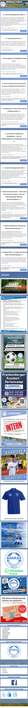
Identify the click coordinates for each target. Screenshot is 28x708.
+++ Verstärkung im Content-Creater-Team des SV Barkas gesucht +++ (14, 110)
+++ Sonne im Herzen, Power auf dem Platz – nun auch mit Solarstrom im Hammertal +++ (14, 85)
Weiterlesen (23, 30)
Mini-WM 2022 (5, 635)
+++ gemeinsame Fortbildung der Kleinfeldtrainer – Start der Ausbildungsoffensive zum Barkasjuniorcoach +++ (14, 137)
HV (3, 692)
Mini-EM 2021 (5, 638)
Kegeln (9, 692)
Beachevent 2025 (5, 629)
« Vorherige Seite (5, 274)
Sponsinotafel (5, 636)
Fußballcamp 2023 (6, 632)
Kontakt (4, 669)
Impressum (4, 670)
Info (9, 28)
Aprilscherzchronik (12, 71)
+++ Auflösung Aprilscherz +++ (14, 38)
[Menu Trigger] (24, 4)
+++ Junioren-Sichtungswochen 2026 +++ (14, 14)
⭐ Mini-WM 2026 (5, 628)
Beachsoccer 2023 (6, 633)
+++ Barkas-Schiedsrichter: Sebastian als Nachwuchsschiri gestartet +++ (14, 227)
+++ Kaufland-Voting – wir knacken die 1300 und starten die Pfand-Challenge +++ (14, 253)
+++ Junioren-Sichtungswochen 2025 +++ (14, 168)
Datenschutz (5, 672)
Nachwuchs (13, 28)
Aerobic (15, 692)
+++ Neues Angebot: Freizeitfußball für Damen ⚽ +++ (14, 60)
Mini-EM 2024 (5, 631)
